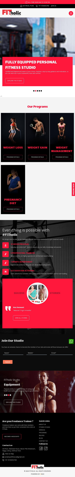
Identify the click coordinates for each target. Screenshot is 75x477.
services (42, 430)
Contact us (43, 441)
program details (13, 157)
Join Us (53, 6)
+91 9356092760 (43, 6)
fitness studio (44, 427)
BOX (42, 474)
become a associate (11, 436)
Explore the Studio (13, 402)
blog (41, 438)
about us (42, 424)
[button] (5, 395)
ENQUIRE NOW (73, 189)
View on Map (9, 454)
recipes (41, 435)
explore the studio (14, 81)
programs (43, 433)
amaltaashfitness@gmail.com (15, 457)
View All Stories (21, 318)
